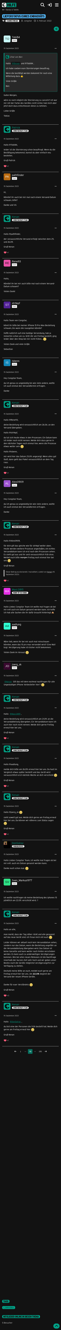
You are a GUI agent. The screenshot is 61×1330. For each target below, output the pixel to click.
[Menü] (57, 5)
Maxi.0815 (15, 713)
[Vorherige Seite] (15, 1051)
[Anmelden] (49, 5)
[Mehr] (55, 48)
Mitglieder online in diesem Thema (21, 1316)
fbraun (17, 63)
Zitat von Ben (16, 56)
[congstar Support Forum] (9, 5)
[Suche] (42, 5)
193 (40, 1051)
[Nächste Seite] (45, 1051)
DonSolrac (16, 1021)
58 (30, 1051)
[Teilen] (56, 29)
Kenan (49, 572)
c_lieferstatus (9, 1307)
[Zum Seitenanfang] (56, 1326)
